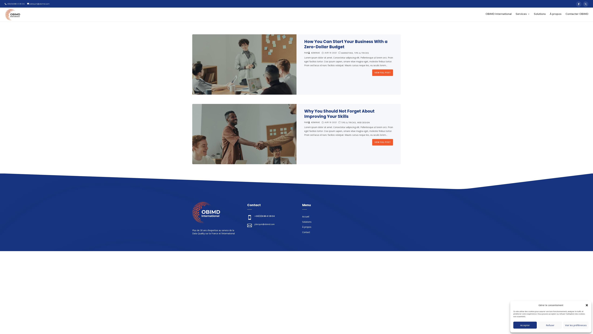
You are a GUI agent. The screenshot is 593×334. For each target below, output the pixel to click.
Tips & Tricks (361, 53)
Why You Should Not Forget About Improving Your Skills (339, 113)
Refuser (550, 325)
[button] (586, 305)
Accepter (525, 325)
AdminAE (315, 53)
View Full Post (382, 72)
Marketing (347, 53)
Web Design (363, 122)
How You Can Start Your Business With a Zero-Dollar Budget (345, 44)
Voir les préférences (576, 325)
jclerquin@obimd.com (264, 224)
